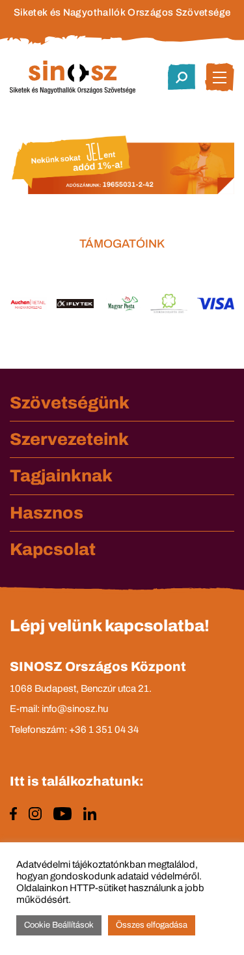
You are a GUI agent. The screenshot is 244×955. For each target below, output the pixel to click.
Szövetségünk (69, 402)
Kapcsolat (53, 549)
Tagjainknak (61, 475)
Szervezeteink (69, 439)
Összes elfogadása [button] (151, 925)
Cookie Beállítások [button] (59, 925)
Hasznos (46, 513)
